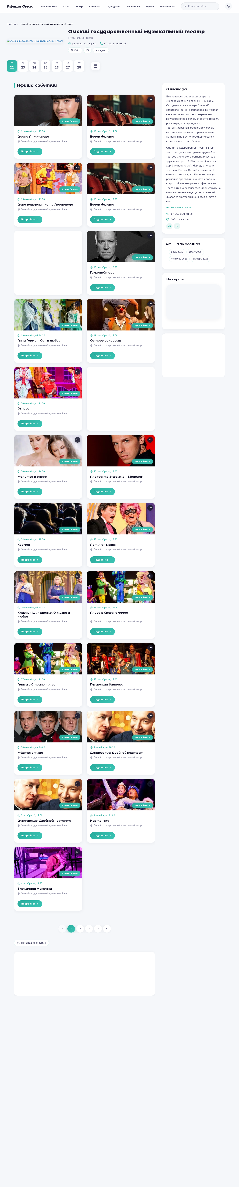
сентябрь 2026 (179, 258)
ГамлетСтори (102, 272)
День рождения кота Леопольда (45, 204)
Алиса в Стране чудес (109, 612)
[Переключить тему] (228, 6)
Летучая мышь (103, 544)
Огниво (23, 408)
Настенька (99, 820)
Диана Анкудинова (33, 136)
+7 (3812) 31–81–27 (182, 214)
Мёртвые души (30, 752)
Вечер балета (102, 136)
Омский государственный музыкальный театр (45, 141)
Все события (49, 6)
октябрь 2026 (200, 258)
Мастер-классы (169, 6)
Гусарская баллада (106, 684)
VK (87, 50)
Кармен (23, 544)
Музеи (150, 6)
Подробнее (28, 151)
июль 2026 (177, 252)
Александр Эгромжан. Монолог (116, 476)
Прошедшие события (33, 942)
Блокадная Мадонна (34, 888)
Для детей (114, 6)
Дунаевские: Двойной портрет (116, 752)
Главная (11, 24)
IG (177, 226)
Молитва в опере (32, 476)
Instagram (101, 50)
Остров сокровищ (105, 340)
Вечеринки (133, 6)
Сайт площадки (180, 219)
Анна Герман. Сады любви (38, 340)
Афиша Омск (20, 6)
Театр (79, 6)
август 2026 (195, 252)
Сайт (76, 50)
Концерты (95, 6)
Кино (66, 6)
